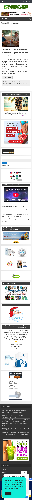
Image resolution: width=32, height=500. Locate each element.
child (11, 82)
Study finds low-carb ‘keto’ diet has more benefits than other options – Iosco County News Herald (15, 433)
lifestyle (12, 83)
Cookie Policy (8, 490)
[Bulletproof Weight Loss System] (16, 14)
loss (15, 83)
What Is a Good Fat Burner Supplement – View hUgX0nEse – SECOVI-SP (14, 416)
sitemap (8, 165)
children (15, 82)
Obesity (22, 83)
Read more (7, 78)
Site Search (5, 158)
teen (26, 83)
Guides (4, 472)
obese (18, 83)
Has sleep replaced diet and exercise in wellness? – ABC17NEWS (15, 429)
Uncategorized (9, 55)
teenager (5, 85)
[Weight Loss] (16, 4)
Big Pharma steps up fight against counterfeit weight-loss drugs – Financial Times (14, 411)
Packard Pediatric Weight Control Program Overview (15, 51)
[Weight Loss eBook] (16, 106)
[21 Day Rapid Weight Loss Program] (16, 450)
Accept (8, 493)
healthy (8, 83)
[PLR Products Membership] (16, 293)
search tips (4, 165)
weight (9, 85)
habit (4, 83)
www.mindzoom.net (16, 350)
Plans (3, 475)
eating (19, 82)
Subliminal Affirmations (16, 344)
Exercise (23, 82)
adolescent (7, 82)
